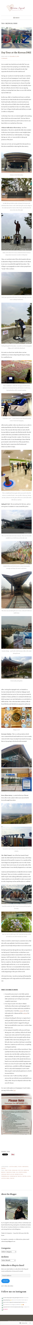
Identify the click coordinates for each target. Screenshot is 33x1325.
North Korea (23, 1172)
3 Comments (4, 58)
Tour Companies (23, 1166)
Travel (3, 1168)
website (21, 1011)
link (14, 1090)
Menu (17, 18)
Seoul (29, 1176)
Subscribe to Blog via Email (12, 1265)
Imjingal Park (10, 1172)
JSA (17, 1172)
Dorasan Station (17, 1170)
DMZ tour (8, 1170)
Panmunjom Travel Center (18, 1176)
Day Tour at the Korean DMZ (16, 52)
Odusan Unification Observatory (12, 1174)
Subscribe (5, 1281)
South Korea (13, 1166)
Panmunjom (5, 1176)
